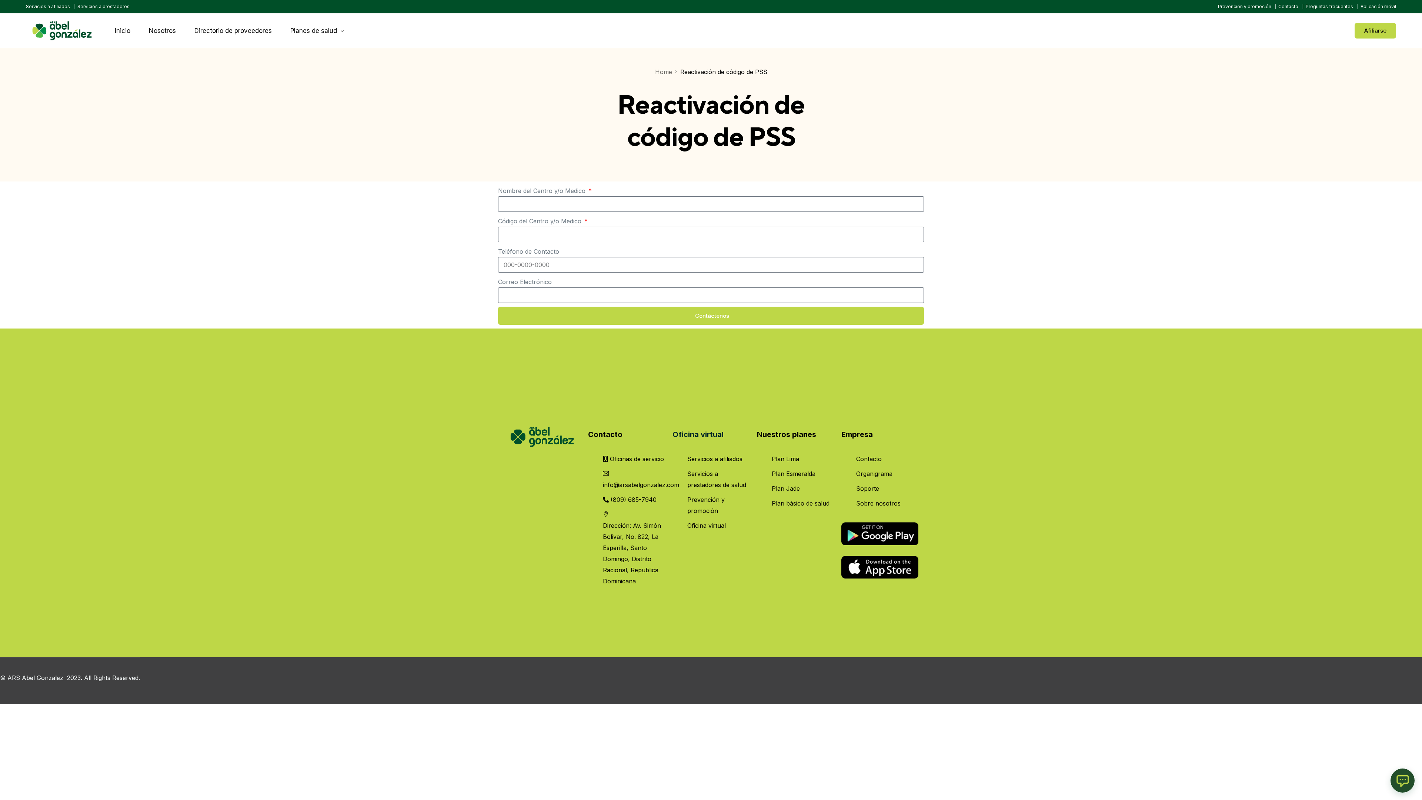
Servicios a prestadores (103, 6)
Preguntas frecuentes (1329, 6)
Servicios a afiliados (48, 6)
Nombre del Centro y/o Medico (542, 190)
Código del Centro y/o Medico (540, 221)
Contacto (1288, 6)
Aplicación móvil (1378, 6)
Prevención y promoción (1244, 6)
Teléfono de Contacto (528, 251)
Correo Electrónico (525, 282)
